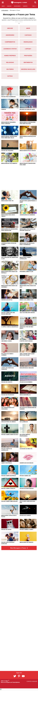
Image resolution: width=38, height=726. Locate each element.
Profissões (28, 55)
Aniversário (10, 35)
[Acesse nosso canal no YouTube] (23, 676)
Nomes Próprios (10, 55)
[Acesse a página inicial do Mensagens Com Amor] (19, 2)
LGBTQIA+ (28, 48)
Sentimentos (28, 62)
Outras (10, 76)
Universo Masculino (28, 69)
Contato (29, 681)
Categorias (4, 10)
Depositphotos (16, 682)
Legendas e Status (10, 48)
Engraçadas (28, 42)
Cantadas (28, 35)
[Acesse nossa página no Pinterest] (19, 676)
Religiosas (10, 62)
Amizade (10, 28)
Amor (28, 28)
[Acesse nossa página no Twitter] (14, 676)
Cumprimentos (10, 42)
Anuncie (34, 681)
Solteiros (10, 69)
